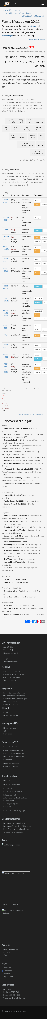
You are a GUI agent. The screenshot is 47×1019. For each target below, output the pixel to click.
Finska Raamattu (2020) (13, 501)
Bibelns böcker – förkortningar (15, 698)
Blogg (6, 659)
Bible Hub (7, 568)
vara (13, 137)
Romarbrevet (8, 800)
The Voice (7, 559)
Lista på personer (10, 728)
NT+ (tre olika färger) (11, 784)
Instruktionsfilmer (10, 661)
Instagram (7, 968)
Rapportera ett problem (37, 40)
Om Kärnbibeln (9, 647)
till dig (27, 129)
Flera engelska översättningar (16, 515)
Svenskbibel (8, 460)
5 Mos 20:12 (39, 16)
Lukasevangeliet (9, 795)
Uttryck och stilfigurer (11, 677)
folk (41, 137)
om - (30, 121)
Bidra (5, 955)
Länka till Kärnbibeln (11, 704)
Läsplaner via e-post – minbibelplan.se (18, 826)
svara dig (11, 121)
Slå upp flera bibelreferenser (14, 696)
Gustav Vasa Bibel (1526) (14, 483)
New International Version (14, 530)
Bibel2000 (7, 451)
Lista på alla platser (10, 715)
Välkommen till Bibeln (11, 671)
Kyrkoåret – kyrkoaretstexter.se (16, 829)
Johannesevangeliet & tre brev (15, 798)
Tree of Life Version (12, 550)
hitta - (32, 137)
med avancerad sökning (35, 457)
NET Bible (7, 553)
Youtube (6, 973)
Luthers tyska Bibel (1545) (14, 579)
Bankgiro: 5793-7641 (11, 992)
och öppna (38, 129)
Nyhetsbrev (8, 976)
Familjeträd (7, 734)
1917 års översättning (12, 478)
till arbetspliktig (26, 145)
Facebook (7, 971)
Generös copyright (10, 653)
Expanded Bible (10, 521)
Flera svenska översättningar (16, 428)
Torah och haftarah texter (13, 832)
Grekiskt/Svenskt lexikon (13, 750)
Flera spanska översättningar (16, 582)
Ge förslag (7, 952)
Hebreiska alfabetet (11, 763)
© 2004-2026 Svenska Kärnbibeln (15, 1011)
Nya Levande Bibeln (12, 446)
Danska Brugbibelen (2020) (14, 504)
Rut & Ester (7, 788)
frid (21, 121)
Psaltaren (7, 806)
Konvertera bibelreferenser (14, 693)
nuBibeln (7, 434)
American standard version (15, 541)
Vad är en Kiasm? (9, 680)
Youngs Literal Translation (14, 562)
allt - (6, 129)
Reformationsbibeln (12, 463)
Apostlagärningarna (10, 803)
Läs (15, 3)
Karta (5, 712)
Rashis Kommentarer (12, 614)
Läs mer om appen (10, 904)
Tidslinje (6, 731)
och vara (39, 121)
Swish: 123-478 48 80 (11, 995)
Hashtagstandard (10, 701)
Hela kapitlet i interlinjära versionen (17, 13)
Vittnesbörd (8, 650)
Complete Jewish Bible (13, 536)
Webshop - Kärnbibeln (14, 998)
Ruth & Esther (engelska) (12, 791)
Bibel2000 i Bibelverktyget (14, 457)
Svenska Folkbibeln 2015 (13, 440)
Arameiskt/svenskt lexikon (13, 753)
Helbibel (6, 780)
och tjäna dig (37, 152)
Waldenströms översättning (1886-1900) (20, 469)
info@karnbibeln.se (10, 949)
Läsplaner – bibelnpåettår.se (14, 823)
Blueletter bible (10, 591)
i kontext (12, 10)
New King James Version (13, 544)
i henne (22, 137)
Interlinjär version (10, 746)
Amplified (7, 527)
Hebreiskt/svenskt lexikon (13, 756)
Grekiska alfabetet (10, 766)
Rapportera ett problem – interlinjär (31, 414)
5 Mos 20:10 (27, 16)
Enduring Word (10, 608)
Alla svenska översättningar (13, 674)
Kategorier (7, 760)
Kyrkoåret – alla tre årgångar (14, 810)
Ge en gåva (7, 989)
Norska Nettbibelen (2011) (14, 495)
